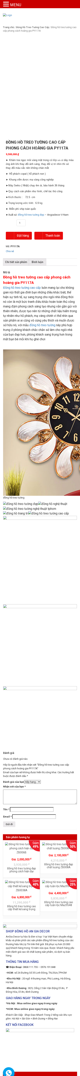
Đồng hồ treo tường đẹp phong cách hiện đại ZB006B (21, 871)
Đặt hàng (22, 235)
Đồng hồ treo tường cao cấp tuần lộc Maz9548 (58, 904)
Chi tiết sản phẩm (16, 262)
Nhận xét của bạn (14, 786)
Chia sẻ (10, 251)
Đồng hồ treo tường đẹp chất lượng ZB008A (58, 866)
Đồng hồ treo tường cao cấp (22, 288)
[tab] (16, 262)
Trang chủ (8, 27)
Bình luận (37, 262)
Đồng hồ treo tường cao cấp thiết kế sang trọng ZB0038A (21, 909)
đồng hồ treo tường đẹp (31, 214)
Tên (6, 809)
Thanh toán (52, 235)
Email (7, 816)
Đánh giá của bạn (13, 781)
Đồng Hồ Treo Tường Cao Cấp (32, 27)
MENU (15, 5)
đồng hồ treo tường (42, 325)
